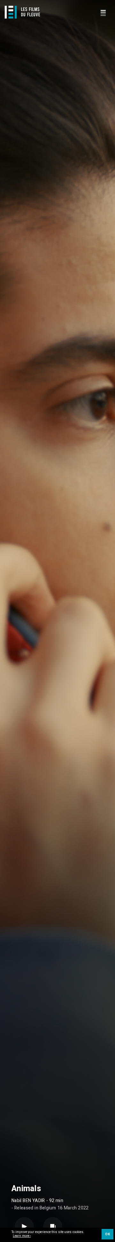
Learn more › (22, 1236)
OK (107, 1234)
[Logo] (22, 12)
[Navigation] (103, 12)
